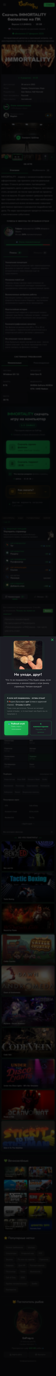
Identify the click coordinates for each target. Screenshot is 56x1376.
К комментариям (40, 728)
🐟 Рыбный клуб (16, 726)
